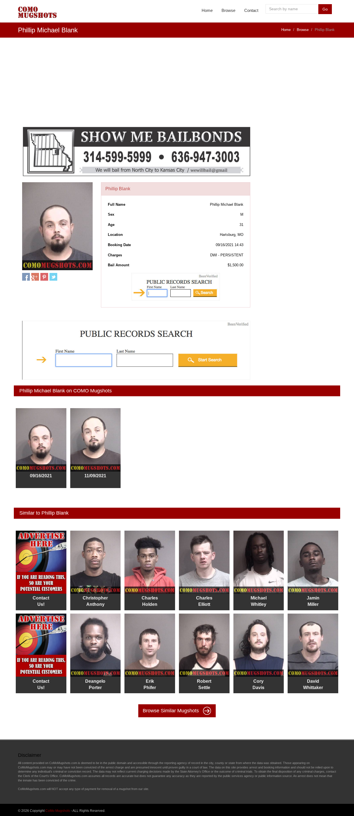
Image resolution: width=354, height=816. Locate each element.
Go (325, 9)
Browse (228, 10)
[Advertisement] (177, 85)
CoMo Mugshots (57, 811)
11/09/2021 (95, 475)
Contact (251, 10)
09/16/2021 (41, 475)
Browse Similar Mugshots (171, 710)
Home (207, 10)
